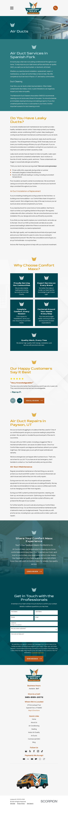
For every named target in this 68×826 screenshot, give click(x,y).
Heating (34, 729)
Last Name (38, 611)
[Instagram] (38, 751)
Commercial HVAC (34, 739)
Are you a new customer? (18, 628)
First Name (14, 611)
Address (13, 623)
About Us (34, 722)
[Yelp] (30, 751)
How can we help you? (17, 634)
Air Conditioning (34, 726)
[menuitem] (12, 803)
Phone (13, 617)
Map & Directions (34, 710)
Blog (34, 742)
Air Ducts (34, 736)
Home (34, 719)
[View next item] (19, 400)
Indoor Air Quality (34, 732)
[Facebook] (34, 751)
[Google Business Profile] (26, 751)
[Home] (33, 8)
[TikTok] (42, 751)
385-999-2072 (34, 697)
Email (36, 617)
